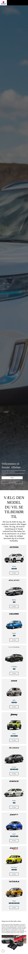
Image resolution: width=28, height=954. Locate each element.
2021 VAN (15, 735)
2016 (13, 702)
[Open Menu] (24, 3)
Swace (14, 800)
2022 (17, 769)
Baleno (14, 600)
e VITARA (14, 666)
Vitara (14, 901)
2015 (14, 602)
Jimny (14, 733)
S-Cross (14, 767)
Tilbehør (12, 477)
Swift (14, 834)
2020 (13, 568)
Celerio (14, 633)
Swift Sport (14, 867)
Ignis (14, 700)
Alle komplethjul (12, 482)
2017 (11, 836)
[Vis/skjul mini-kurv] (20, 2)
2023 (15, 568)
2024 (17, 836)
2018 (12, 735)
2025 (18, 903)
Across (14, 566)
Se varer (14, 573)
